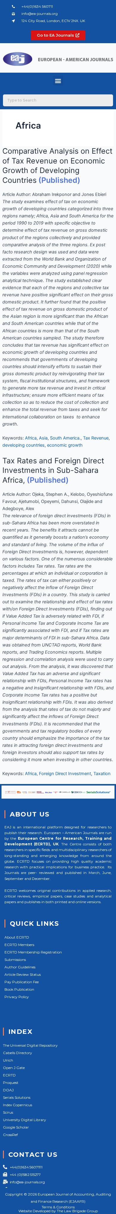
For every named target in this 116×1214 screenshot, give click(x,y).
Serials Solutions (16, 1097)
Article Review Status (22, 974)
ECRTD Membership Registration (33, 952)
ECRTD (9, 1075)
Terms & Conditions (58, 1207)
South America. (65, 438)
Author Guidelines (19, 967)
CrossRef (10, 1134)
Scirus (8, 1112)
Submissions (15, 959)
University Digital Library (24, 1120)
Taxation (102, 773)
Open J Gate (14, 1067)
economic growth (65, 445)
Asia (43, 438)
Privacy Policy (16, 997)
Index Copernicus (17, 1105)
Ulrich (8, 1060)
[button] (58, 80)
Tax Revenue (96, 438)
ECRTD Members (19, 944)
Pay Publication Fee (21, 982)
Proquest (10, 1082)
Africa (31, 438)
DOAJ (8, 1090)
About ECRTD (16, 937)
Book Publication (19, 989)
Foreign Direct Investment (65, 773)
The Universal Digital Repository (30, 1045)
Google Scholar (16, 1127)
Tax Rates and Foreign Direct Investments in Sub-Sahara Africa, (53, 470)
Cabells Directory (17, 1053)
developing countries (23, 445)
